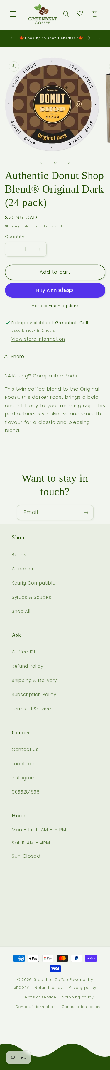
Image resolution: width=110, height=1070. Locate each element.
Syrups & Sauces (31, 597)
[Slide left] (41, 162)
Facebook (23, 764)
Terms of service (39, 997)
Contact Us (25, 749)
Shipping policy (78, 997)
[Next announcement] (98, 38)
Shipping (13, 226)
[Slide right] (68, 162)
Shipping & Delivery (34, 680)
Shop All (21, 611)
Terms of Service (31, 709)
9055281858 (26, 792)
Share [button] (17, 356)
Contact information (36, 1006)
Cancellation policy (81, 1006)
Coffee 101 (23, 652)
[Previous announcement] (11, 38)
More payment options (55, 305)
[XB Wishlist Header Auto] (79, 13)
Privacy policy (83, 987)
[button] (13, 14)
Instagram (24, 778)
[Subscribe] (86, 512)
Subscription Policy (34, 694)
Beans (19, 555)
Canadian (23, 569)
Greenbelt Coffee (51, 979)
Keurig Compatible (33, 583)
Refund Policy (27, 666)
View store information (38, 339)
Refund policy (48, 987)
